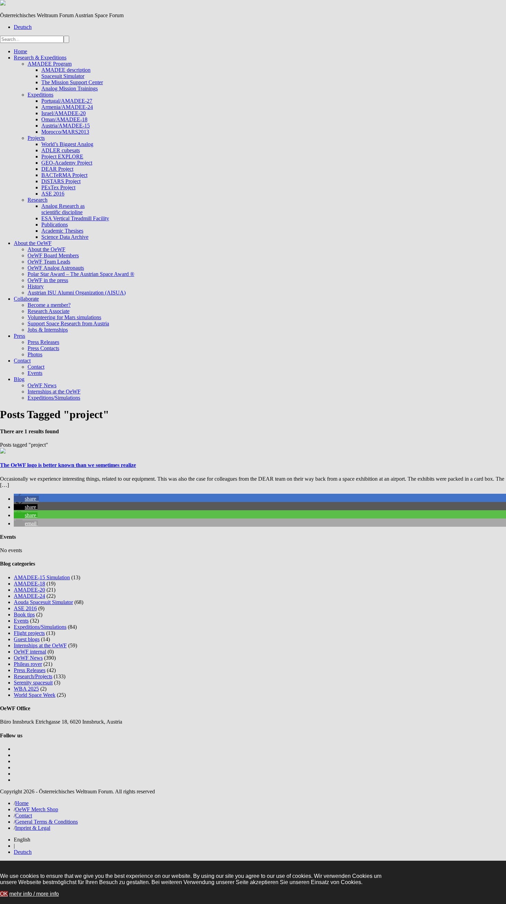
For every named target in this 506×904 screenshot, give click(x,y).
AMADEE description (66, 70)
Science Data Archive (64, 237)
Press (19, 336)
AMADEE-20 (29, 590)
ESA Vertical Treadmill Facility (75, 218)
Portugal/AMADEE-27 (66, 101)
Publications (54, 224)
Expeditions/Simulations (54, 398)
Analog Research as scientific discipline (63, 209)
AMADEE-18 (29, 584)
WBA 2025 (26, 689)
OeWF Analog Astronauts (56, 268)
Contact (22, 361)
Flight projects (29, 633)
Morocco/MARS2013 (65, 132)
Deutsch (23, 27)
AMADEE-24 (29, 596)
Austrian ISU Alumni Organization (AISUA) (77, 292)
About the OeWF (33, 243)
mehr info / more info (34, 894)
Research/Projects (33, 676)
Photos (35, 354)
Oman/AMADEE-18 (64, 119)
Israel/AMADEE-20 (63, 113)
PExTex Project (58, 187)
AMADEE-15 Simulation (42, 577)
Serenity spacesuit (33, 682)
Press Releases (43, 342)
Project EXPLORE (62, 156)
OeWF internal (30, 652)
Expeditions (40, 95)
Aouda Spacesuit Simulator (43, 602)
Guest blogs (27, 639)
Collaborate (26, 299)
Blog (19, 379)
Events (35, 373)
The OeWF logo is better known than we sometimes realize (68, 465)
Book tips (24, 614)
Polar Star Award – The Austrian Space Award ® (81, 274)
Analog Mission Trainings (69, 88)
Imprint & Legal (32, 828)
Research (38, 200)
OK (4, 894)
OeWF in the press (48, 280)
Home (20, 51)
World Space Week (34, 695)
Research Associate (49, 311)
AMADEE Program (50, 64)
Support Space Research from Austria (68, 323)
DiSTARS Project (61, 181)
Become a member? (49, 305)
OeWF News (42, 385)
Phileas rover (28, 664)
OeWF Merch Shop (36, 809)
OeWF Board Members (53, 255)
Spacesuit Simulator (62, 76)
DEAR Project (57, 169)
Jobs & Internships (48, 330)
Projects (36, 138)
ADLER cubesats (60, 150)
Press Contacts (43, 348)
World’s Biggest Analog (67, 144)
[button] (26, 499)
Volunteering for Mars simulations (64, 317)
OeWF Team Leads (49, 262)
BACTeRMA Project (64, 175)
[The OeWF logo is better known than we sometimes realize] (3, 452)
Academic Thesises (62, 231)
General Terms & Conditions (46, 822)
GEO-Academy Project (66, 163)
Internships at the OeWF (54, 391)
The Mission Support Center (72, 82)
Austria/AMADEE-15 (65, 126)
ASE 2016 (52, 194)
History (36, 286)
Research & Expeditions (40, 57)
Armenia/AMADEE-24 (67, 107)
